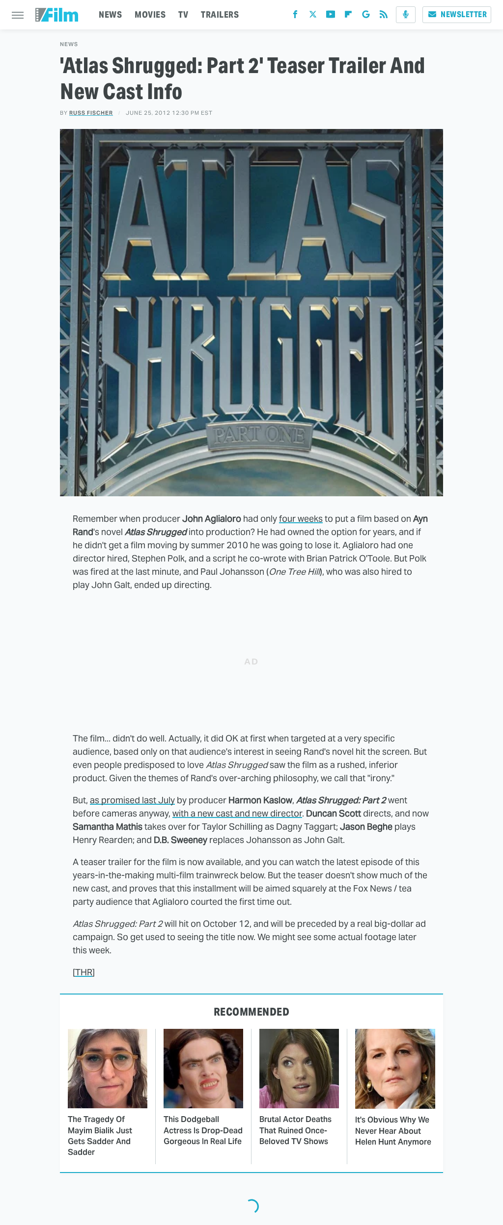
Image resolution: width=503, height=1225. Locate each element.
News (69, 44)
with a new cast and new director (237, 813)
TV (183, 14)
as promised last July (132, 800)
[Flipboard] (348, 16)
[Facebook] (295, 16)
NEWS (110, 14)
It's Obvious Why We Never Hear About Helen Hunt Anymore (393, 1131)
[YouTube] (330, 16)
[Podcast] (406, 14)
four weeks (301, 518)
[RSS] (383, 16)
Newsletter (464, 14)
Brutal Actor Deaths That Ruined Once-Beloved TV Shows (295, 1130)
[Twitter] (312, 16)
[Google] (366, 16)
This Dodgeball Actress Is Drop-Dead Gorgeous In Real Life (203, 1130)
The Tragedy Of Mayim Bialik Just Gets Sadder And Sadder (100, 1135)
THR (83, 972)
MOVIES (150, 14)
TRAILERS (220, 14)
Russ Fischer (91, 112)
